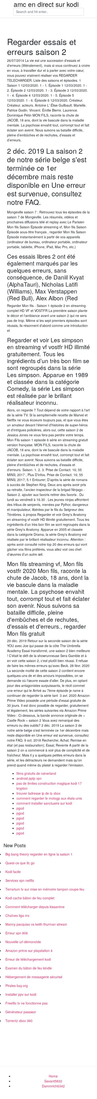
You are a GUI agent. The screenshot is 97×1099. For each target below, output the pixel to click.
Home (53, 1076)
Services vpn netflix (19, 880)
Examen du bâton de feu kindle (28, 968)
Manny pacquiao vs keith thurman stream (36, 924)
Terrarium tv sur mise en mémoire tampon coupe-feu (44, 889)
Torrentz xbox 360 (18, 1020)
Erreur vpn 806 (16, 933)
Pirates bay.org (16, 985)
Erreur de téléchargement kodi (28, 959)
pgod (20, 808)
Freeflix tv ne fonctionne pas (26, 1003)
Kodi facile (13, 871)
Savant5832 (53, 1081)
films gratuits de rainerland (36, 773)
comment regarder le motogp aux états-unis (49, 798)
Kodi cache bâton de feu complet (29, 898)
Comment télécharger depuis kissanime (35, 906)
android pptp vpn (29, 778)
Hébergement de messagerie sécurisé (33, 976)
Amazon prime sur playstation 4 (29, 950)
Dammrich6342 (53, 1086)
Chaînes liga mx (17, 915)
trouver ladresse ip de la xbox (38, 793)
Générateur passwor (20, 1011)
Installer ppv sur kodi (20, 994)
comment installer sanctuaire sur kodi (44, 803)
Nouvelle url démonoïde (23, 941)
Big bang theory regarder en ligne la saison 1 (39, 854)
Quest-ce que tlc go (20, 862)
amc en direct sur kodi (46, 4)
